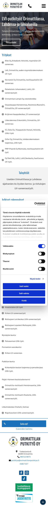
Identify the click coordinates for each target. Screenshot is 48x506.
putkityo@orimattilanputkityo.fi (25, 460)
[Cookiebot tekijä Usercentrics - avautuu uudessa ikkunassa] (34, 203)
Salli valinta (24, 293)
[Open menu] (43, 6)
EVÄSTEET (24, 464)
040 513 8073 (25, 457)
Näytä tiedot (35, 279)
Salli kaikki (24, 286)
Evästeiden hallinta (24, 429)
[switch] (41, 254)
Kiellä (24, 300)
